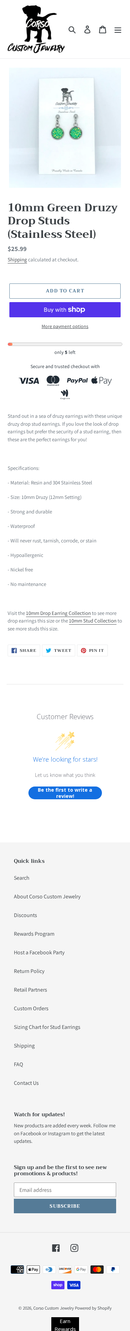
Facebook (30, 1133)
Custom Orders (31, 1008)
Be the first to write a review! (65, 793)
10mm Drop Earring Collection (58, 613)
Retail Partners (30, 989)
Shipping (17, 259)
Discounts (25, 915)
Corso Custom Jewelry (53, 1308)
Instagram (59, 1133)
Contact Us (26, 1083)
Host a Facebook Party (39, 952)
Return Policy (29, 971)
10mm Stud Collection (92, 620)
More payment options (65, 326)
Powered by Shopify (93, 1308)
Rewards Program (34, 933)
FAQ (18, 1064)
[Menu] (117, 29)
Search (21, 877)
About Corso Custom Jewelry (47, 896)
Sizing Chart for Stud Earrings (47, 1027)
